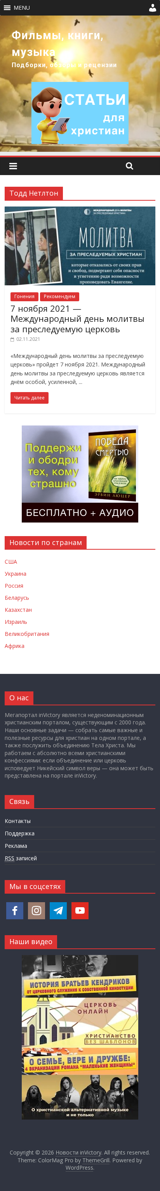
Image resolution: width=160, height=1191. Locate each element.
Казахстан (18, 609)
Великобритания (27, 633)
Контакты (18, 821)
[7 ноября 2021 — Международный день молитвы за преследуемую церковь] (80, 211)
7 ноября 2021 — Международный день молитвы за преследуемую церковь (77, 318)
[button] (22, 8)
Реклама (16, 845)
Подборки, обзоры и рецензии (64, 65)
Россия (14, 585)
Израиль (16, 621)
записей (21, 858)
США (11, 561)
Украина (15, 573)
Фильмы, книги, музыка (58, 44)
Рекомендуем (59, 296)
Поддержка (20, 833)
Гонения (24, 296)
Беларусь (17, 597)
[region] (80, 84)
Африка (14, 645)
